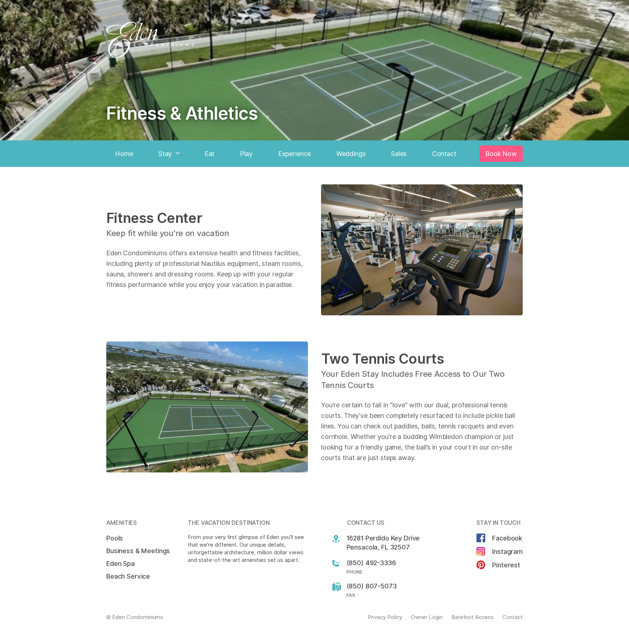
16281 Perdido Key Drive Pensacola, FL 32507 (383, 542)
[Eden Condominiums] (314, 41)
